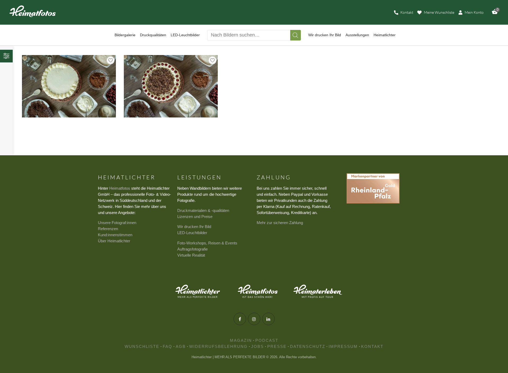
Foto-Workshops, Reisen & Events (207, 243)
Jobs (257, 346)
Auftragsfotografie (192, 249)
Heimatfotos (119, 188)
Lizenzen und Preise (194, 216)
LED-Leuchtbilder (192, 232)
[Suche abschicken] (295, 35)
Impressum (343, 346)
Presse (277, 346)
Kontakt (372, 346)
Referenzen (108, 228)
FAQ (167, 346)
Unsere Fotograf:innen (117, 222)
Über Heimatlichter (114, 241)
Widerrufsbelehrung (218, 346)
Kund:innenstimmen (115, 235)
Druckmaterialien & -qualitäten (203, 210)
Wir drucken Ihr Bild (194, 226)
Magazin (241, 340)
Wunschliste (142, 346)
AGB (181, 346)
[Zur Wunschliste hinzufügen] (111, 60)
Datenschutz (307, 346)
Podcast (266, 340)
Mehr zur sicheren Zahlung (280, 222)
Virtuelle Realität (191, 255)
